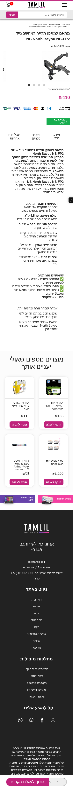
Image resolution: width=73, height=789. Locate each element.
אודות (36, 606)
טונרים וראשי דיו (36, 689)
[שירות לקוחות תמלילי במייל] (52, 721)
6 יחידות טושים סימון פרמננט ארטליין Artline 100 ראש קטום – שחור (20, 464)
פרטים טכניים (36, 136)
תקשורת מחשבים (36, 682)
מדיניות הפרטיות (36, 633)
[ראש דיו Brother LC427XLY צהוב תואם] (19, 387)
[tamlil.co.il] (36, 5)
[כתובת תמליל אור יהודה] (31, 721)
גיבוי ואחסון (36, 675)
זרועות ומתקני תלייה (40, 25)
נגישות (36, 640)
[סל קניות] (8, 6)
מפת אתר (36, 620)
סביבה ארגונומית (54, 25)
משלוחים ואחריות (14, 136)
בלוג (36, 613)
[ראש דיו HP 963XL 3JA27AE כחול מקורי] (53, 387)
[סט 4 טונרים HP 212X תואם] (53, 445)
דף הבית (37, 599)
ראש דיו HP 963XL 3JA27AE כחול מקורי (54, 406)
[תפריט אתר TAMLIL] (64, 5)
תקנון (36, 626)
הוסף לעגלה (53, 424)
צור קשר (36, 647)
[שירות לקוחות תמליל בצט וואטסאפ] (20, 721)
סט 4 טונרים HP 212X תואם (54, 462)
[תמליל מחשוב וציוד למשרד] (36, 532)
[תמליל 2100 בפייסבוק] (42, 721)
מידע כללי (57, 136)
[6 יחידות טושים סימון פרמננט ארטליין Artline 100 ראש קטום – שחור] (19, 445)
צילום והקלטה (36, 696)
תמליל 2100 (66, 25)
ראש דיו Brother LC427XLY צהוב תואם (20, 406)
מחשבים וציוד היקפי (36, 669)
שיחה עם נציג (59, 121)
